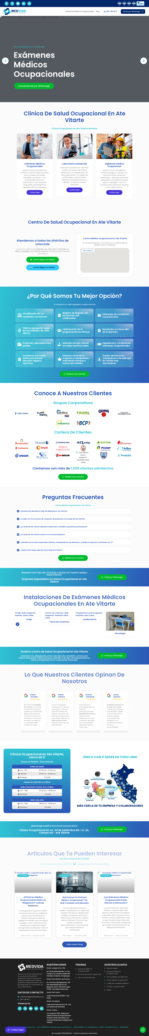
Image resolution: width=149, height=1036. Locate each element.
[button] (73, 511)
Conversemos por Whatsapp (34, 85)
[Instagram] (12, 4)
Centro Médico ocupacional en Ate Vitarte (105, 238)
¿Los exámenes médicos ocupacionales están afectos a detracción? (116, 900)
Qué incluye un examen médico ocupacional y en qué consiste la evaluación (74, 900)
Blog (98, 11)
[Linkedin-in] (24, 4)
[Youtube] (18, 4)
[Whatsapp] (143, 1030)
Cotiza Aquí (35, 192)
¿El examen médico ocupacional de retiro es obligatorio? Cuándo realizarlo (33, 901)
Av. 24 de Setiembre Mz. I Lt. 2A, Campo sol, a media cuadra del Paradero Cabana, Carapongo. (58, 973)
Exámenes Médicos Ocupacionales (79, 11)
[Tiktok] (29, 4)
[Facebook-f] (7, 4)
